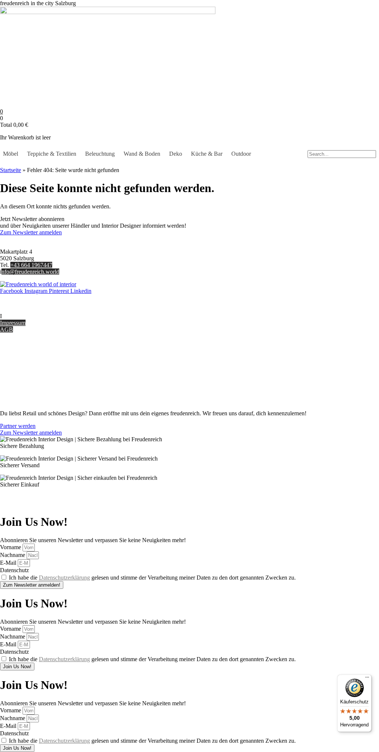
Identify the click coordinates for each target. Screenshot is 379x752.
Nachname (13, 555)
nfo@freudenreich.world (30, 271)
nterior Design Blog (25, 316)
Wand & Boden (142, 154)
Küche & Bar (206, 154)
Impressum (13, 323)
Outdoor (241, 154)
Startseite (10, 170)
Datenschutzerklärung (64, 577)
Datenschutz (14, 388)
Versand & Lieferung (24, 361)
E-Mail (9, 563)
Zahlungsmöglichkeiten (27, 368)
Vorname (11, 547)
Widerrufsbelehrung (23, 375)
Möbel (10, 154)
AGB (6, 329)
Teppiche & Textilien (51, 154)
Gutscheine (13, 355)
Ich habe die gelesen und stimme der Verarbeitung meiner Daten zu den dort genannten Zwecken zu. (152, 577)
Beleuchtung (100, 154)
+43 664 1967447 (31, 265)
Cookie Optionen (20, 381)
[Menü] (367, 679)
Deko (175, 154)
